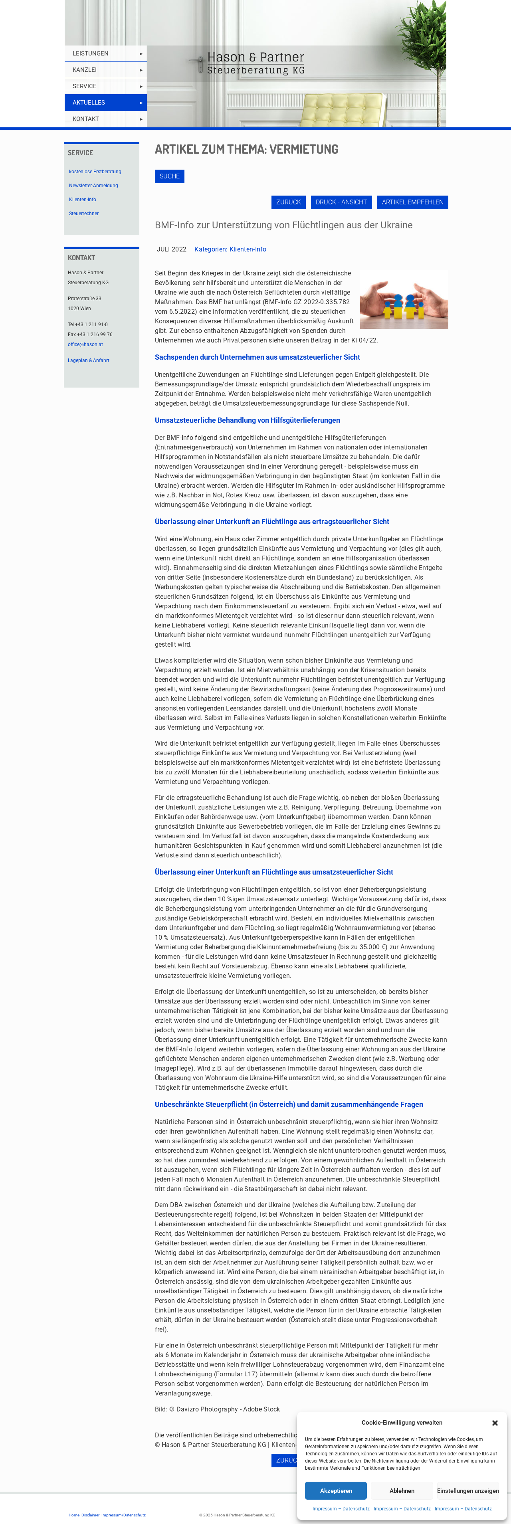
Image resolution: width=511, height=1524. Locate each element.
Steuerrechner (84, 213)
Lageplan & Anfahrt (88, 360)
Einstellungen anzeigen (468, 1490)
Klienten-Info (248, 249)
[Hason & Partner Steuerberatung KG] (255, 64)
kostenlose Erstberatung (95, 171)
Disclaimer (90, 1515)
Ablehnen (402, 1490)
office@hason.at (85, 344)
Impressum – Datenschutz (341, 1509)
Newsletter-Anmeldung (93, 185)
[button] (495, 1423)
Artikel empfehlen (413, 202)
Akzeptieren (336, 1490)
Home (74, 1515)
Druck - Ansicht (341, 202)
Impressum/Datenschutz (123, 1515)
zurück (288, 202)
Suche (170, 176)
